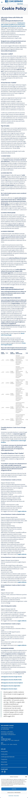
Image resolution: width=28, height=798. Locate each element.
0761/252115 (4, 731)
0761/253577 (10, 731)
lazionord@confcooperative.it (7, 733)
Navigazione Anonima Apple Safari (11, 686)
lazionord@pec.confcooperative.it (8, 734)
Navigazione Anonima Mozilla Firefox (12, 679)
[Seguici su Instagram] (4, 772)
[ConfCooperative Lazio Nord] (14, 2)
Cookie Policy (11, 795)
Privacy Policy (16, 795)
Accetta (14, 789)
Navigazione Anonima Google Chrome (12, 676)
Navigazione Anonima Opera (9, 689)
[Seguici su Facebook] (2, 772)
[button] (26, 776)
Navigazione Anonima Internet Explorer (12, 682)
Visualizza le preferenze (14, 792)
